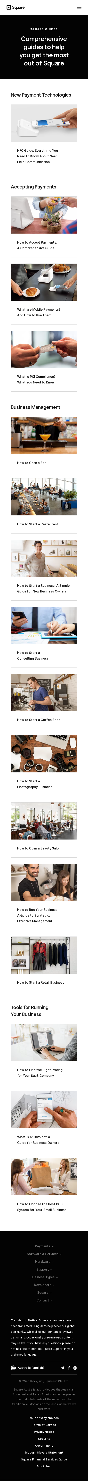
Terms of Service (44, 1425)
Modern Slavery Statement (44, 1452)
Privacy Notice (44, 1431)
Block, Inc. (44, 1466)
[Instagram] (75, 1367)
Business (43, 1277)
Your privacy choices (44, 1418)
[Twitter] (63, 1367)
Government (44, 1445)
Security (44, 1438)
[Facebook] (69, 1367)
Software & (43, 1254)
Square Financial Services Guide (44, 1459)
